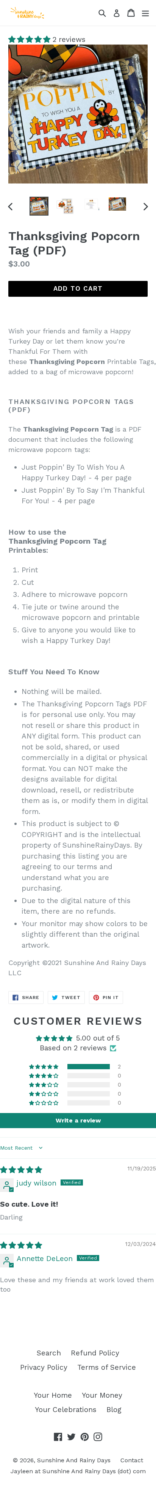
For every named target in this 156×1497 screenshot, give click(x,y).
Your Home (53, 1395)
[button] (30, 39)
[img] (21, 1170)
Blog (114, 1409)
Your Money (102, 1395)
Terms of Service (106, 1367)
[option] (39, 206)
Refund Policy (95, 1353)
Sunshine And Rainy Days (74, 1460)
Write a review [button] (78, 1120)
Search (49, 1353)
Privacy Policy (43, 1367)
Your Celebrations (66, 1409)
